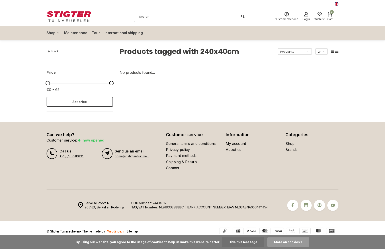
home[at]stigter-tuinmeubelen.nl (137, 156)
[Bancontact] (305, 231)
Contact (172, 168)
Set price (79, 102)
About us (233, 149)
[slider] (47, 83)
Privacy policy (178, 149)
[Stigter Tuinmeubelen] (73, 16)
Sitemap (132, 231)
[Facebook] (292, 205)
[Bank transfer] (291, 231)
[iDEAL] (238, 231)
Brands (291, 149)
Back (55, 51)
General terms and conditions (191, 143)
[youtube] (332, 205)
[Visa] (278, 231)
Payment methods (181, 155)
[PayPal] (251, 231)
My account (236, 143)
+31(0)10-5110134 (71, 156)
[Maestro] (318, 231)
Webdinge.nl (115, 231)
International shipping (123, 33)
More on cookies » (288, 242)
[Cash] (224, 231)
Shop (51, 33)
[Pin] (331, 231)
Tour (96, 33)
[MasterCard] (264, 231)
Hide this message (243, 242)
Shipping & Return (181, 162)
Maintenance (75, 33)
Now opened (93, 140)
